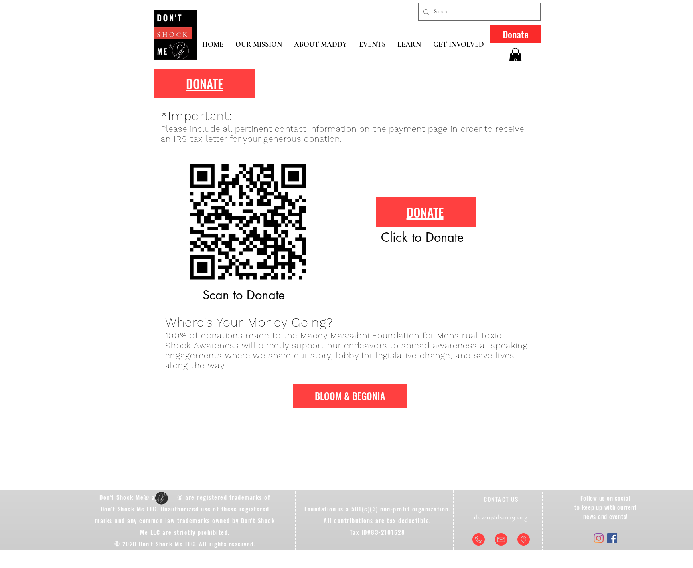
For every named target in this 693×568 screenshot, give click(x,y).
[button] (515, 56)
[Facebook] (612, 538)
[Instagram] (599, 538)
